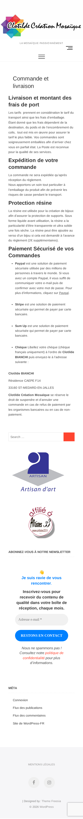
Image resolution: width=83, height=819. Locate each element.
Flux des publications (27, 708)
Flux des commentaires (29, 715)
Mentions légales (41, 764)
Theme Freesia (51, 801)
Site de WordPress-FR (28, 723)
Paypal (64, 293)
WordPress (47, 806)
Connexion (20, 700)
